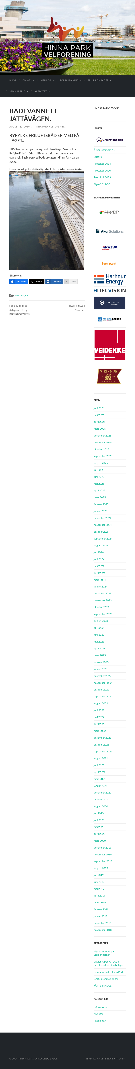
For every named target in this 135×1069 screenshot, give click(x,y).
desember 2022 (102, 675)
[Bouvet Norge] (110, 263)
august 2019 (101, 868)
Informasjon (21, 295)
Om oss (27, 80)
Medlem (46, 80)
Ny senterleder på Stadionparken (104, 953)
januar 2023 (100, 668)
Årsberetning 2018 (104, 149)
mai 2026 (99, 414)
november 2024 (103, 524)
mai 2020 (99, 826)
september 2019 (103, 861)
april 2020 (99, 833)
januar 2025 (100, 511)
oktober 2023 (101, 607)
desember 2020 (102, 792)
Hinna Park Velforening (50, 126)
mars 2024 (100, 579)
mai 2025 (99, 483)
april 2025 (99, 490)
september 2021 (103, 751)
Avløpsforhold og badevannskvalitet (19, 310)
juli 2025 (99, 469)
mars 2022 (100, 730)
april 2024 (99, 572)
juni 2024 (99, 559)
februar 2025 (101, 504)
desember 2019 (102, 847)
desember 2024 (102, 517)
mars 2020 (100, 840)
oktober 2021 (101, 744)
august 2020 (101, 806)
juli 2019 (99, 874)
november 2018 (103, 929)
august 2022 (101, 703)
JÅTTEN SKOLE (102, 985)
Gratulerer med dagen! (106, 978)
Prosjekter (100, 1020)
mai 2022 (99, 717)
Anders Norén (106, 1058)
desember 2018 (102, 923)
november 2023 (103, 600)
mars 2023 (100, 655)
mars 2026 (100, 428)
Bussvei (98, 156)
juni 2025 (99, 476)
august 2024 (101, 545)
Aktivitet (40, 91)
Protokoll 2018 (102, 163)
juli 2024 (99, 552)
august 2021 (101, 758)
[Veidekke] (110, 344)
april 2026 (99, 421)
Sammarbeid (17, 91)
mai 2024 (99, 565)
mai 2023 (99, 641)
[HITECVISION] (110, 290)
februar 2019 (101, 909)
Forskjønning (69, 80)
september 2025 (103, 456)
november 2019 (103, 854)
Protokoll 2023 (102, 177)
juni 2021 (99, 765)
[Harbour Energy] (110, 278)
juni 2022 (99, 710)
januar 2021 (100, 785)
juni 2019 (99, 881)
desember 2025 (102, 435)
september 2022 (103, 696)
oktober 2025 (101, 449)
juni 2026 (99, 408)
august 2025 (101, 462)
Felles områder (98, 80)
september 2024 (103, 538)
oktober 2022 (101, 689)
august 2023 (101, 620)
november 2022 (103, 682)
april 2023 (99, 648)
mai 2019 (99, 888)
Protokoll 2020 (102, 170)
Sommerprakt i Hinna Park (108, 971)
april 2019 (99, 895)
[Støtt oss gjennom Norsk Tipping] (110, 139)
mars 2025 (100, 497)
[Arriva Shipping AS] (110, 247)
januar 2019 (100, 916)
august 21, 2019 (19, 126)
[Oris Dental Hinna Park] (110, 302)
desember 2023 (102, 593)
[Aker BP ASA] (110, 212)
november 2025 (103, 442)
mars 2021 (100, 778)
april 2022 (99, 723)
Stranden (77, 308)
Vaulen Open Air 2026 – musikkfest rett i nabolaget (109, 963)
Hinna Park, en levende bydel (38, 1058)
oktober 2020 (101, 799)
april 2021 (99, 771)
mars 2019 (100, 902)
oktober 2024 (101, 531)
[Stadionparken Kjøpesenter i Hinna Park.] (110, 318)
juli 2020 (99, 813)
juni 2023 (99, 634)
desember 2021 (102, 737)
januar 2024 (100, 586)
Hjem (12, 80)
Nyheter (98, 1013)
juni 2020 (99, 820)
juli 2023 (99, 627)
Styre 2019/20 (102, 184)
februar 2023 (101, 662)
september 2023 (103, 614)
